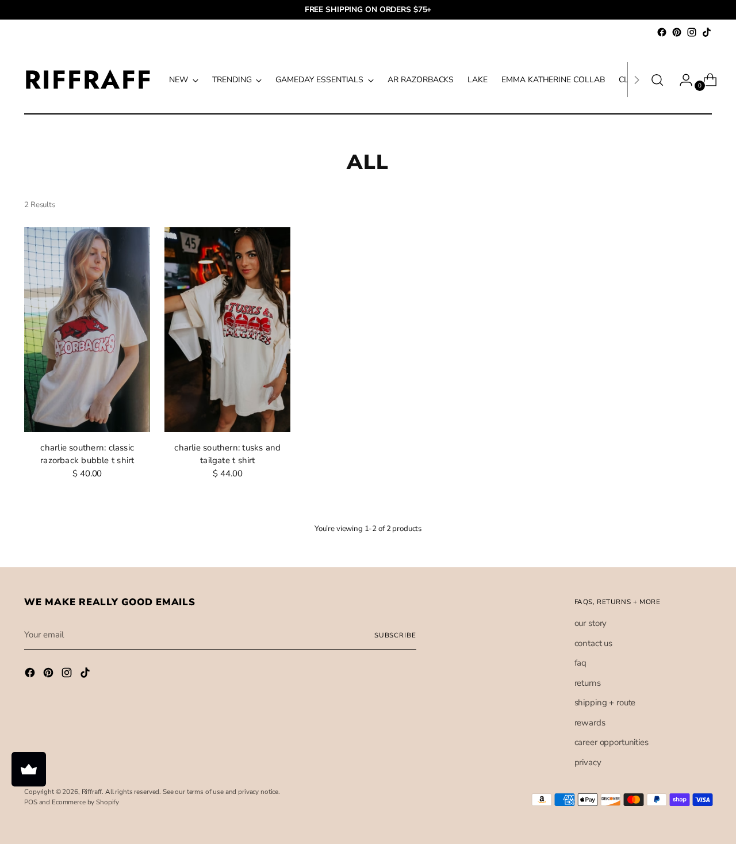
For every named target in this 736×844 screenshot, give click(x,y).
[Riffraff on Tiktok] (707, 32)
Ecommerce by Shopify (85, 802)
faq (580, 663)
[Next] (636, 79)
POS (30, 802)
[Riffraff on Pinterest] (677, 32)
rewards (589, 722)
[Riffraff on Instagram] (692, 32)
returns (587, 683)
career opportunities (611, 742)
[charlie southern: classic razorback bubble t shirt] (87, 329)
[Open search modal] (657, 79)
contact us (593, 643)
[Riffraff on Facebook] (662, 32)
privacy (587, 762)
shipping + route (605, 702)
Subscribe (395, 635)
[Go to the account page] (681, 79)
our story (590, 623)
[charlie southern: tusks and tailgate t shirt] (227, 329)
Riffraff (92, 791)
